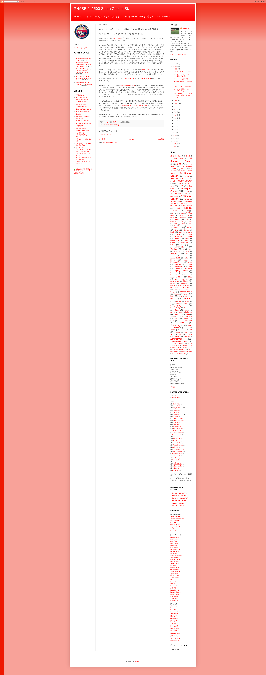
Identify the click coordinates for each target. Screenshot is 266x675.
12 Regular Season (181, 159)
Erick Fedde (176, 404)
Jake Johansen (177, 437)
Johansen (185, 256)
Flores (187, 238)
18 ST (183, 203)
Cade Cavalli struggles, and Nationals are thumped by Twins (83, 70)
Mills (176, 279)
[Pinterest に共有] (129, 122)
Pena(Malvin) (174, 287)
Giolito (172, 245)
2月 (175, 126)
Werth (190, 334)
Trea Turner (176, 441)
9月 (175, 106)
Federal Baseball (81, 106)
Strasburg (175, 325)
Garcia (172, 242)
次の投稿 (102, 139)
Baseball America (81, 128)
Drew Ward (176, 422)
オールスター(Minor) (177, 343)
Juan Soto (176, 410)
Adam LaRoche (175, 557)
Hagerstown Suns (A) (179, 500)
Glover (182, 245)
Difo (176, 230)
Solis (181, 316)
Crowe (190, 224)
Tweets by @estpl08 (80, 48)
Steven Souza (175, 563)
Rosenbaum (188, 308)
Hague (190, 249)
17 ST (187, 199)
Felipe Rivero (177, 462)
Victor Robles (177, 406)
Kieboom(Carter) (176, 262)
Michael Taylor (177, 464)
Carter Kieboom (177, 402)
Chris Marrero (174, 551)
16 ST (187, 191)
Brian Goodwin (176, 435)
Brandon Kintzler (175, 592)
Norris (180, 285)
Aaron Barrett (174, 578)
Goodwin (173, 249)
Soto (176, 319)
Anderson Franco (178, 418)
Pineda (187, 290)
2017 (174, 132)
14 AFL (183, 170)
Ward (172, 334)
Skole (172, 316)
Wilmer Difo (176, 456)
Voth (190, 330)
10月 (176, 103)
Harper (173, 253)
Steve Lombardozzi (176, 555)
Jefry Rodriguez (129, 78)
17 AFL (186, 193)
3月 (175, 123)
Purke (176, 294)
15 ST (179, 184)
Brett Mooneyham (178, 449)
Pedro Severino (178, 451)
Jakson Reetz (176, 424)
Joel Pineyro (174, 613)
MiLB (190, 277)
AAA (182, 213)
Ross (177, 310)
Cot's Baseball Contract (83, 123)
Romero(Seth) (175, 308)
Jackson (173, 256)
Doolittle (186, 230)
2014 (174, 141)
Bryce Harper (174, 531)
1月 (175, 129)
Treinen (186, 328)
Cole (181, 222)
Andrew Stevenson (178, 420)
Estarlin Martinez (177, 454)
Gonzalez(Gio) (180, 247)
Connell (190, 222)
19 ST (187, 211)
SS (180, 321)
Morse (172, 283)
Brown (177, 219)
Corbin (175, 224)
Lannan (189, 264)
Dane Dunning (174, 630)
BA (188, 215)
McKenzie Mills (178, 431)
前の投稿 (161, 139)
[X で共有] (125, 122)
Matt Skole (175, 416)
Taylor (176, 328)
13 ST (183, 169)
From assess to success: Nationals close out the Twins (84, 58)
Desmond (176, 228)
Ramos (185, 294)
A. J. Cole (175, 447)
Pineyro (172, 292)
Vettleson (183, 330)
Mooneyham (174, 281)
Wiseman (187, 336)
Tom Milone (174, 610)
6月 (175, 115)
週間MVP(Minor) (179, 349)
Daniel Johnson (146, 78)
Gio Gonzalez (174, 529)
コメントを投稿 (106, 135)
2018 (174, 66)
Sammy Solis (174, 600)
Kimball (189, 262)
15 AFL (190, 178)
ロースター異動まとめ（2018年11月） (181, 90)
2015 (174, 138)
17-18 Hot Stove (175, 201)
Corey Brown (174, 618)
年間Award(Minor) (186, 351)
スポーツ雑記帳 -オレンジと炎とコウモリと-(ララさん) (83, 153)
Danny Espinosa (175, 582)
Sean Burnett (174, 543)
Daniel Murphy (174, 594)
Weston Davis (177, 439)
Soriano (189, 316)
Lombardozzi (188, 268)
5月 (175, 118)
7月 (175, 112)
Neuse (172, 285)
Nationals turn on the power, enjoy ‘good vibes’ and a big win (84, 64)
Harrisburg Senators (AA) (180, 495)
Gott (182, 249)
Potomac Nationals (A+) (180, 498)
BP (191, 217)
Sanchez (173, 312)
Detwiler (189, 228)
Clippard (173, 222)
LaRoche (178, 266)
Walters (177, 332)
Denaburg (189, 226)
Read (180, 296)
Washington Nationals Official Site (83, 117)
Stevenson (188, 321)
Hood (186, 254)
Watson (181, 334)
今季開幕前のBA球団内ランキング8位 (134, 105)
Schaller (181, 312)
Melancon (187, 275)
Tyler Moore (174, 574)
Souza (186, 318)
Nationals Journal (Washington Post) (82, 98)
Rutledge (187, 310)
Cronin (183, 224)
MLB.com (185, 279)
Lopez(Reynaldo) (181, 271)
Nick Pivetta (174, 625)
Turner (172, 330)
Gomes (106, 125)
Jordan (186, 258)
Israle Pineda (177, 396)
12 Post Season (176, 158)
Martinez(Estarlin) (175, 275)
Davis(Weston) (178, 226)
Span (172, 321)
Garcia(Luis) (184, 242)
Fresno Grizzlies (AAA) (179, 493)
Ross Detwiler (174, 561)
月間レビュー (187, 347)
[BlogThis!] (123, 122)
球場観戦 (185, 345)
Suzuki (190, 325)
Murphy (184, 283)
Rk (171, 304)
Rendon (188, 298)
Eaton (190, 232)
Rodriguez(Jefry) (114, 125)
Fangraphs (79, 125)
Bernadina (183, 217)
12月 (176, 69)
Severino (177, 314)
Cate (187, 219)
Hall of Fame (177, 251)
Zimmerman (176, 339)
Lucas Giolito (177, 443)
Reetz (187, 296)
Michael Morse (174, 537)
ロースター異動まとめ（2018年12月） (181, 75)
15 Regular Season (182, 180)
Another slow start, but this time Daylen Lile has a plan (84, 84)
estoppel (186, 28)
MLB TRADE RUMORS (83, 121)
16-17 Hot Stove (176, 193)
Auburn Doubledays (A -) (180, 503)
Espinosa (188, 234)
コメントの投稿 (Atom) (110, 142)
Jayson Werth (175, 527)
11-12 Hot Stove (176, 156)
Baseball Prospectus (82, 130)
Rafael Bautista (177, 414)
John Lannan (174, 539)
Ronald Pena (176, 398)
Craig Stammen (175, 570)
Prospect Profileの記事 (127, 85)
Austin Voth (176, 412)
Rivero (187, 301)
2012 (174, 147)
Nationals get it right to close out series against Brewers (83, 78)
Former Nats (174, 240)
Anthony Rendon (177, 466)
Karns (172, 260)
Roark (176, 304)
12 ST (178, 164)
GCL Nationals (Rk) (178, 505)
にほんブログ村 (79, 173)
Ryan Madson (174, 596)
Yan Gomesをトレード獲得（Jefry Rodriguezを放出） (183, 95)
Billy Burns (173, 617)
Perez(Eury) (187, 287)
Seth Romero (177, 426)
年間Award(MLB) (179, 354)
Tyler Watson (177, 428)
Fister (177, 238)
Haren (187, 251)
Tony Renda (173, 623)
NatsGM (78, 114)
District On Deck (81, 104)
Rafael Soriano (175, 559)
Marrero (184, 273)
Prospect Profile (185, 292)
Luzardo (173, 273)
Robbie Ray (176, 468)
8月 (175, 109)
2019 (174, 63)
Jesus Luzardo (178, 433)
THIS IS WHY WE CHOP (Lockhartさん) (84, 144)
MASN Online (80, 95)
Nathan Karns (174, 620)
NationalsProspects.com (84, 109)
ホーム (131, 139)
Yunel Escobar (175, 571)
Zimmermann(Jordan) (178, 341)
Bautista (173, 217)
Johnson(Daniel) (175, 258)
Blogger (136, 661)
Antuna (181, 215)
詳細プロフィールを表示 (178, 54)
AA (177, 213)
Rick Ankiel (173, 545)
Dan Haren (173, 553)
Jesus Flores (173, 541)
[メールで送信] (121, 122)
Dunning (182, 232)
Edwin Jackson (174, 586)
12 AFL (187, 156)
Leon (190, 266)
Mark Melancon (175, 580)
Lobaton (177, 268)
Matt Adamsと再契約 (181, 79)
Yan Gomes (117, 38)
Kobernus (178, 264)
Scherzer (188, 312)
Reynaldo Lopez (178, 445)
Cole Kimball (174, 612)
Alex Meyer (173, 606)
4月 (175, 120)
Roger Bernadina (175, 549)
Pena (187, 285)
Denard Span (174, 567)
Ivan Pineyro (176, 470)
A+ (173, 213)
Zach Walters (174, 622)
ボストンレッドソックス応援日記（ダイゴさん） (84, 148)
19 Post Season (186, 205)
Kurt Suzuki (146, 70)
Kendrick (186, 260)
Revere (178, 301)
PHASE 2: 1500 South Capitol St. (101, 8)
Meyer (180, 277)
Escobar (177, 234)
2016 (174, 135)
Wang (186, 332)
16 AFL (181, 186)
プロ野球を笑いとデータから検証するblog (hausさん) (84, 134)
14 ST (187, 176)
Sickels (187, 314)
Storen (181, 323)
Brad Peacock (174, 608)
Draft (172, 232)
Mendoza (172, 277)
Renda (172, 299)
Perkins (177, 290)
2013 (174, 144)
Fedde (189, 236)
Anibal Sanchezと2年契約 (182, 71)
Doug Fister (173, 565)
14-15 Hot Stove (176, 178)
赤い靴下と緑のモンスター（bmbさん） (84, 158)
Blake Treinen (174, 584)
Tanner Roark (174, 598)
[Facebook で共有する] (127, 122)
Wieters (177, 336)
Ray (172, 296)
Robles (185, 304)
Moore (185, 281)
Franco (186, 240)
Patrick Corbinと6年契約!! (182, 86)
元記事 (172, 387)
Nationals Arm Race (82, 111)
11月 (176, 101)
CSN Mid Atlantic (81, 101)
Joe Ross (175, 458)
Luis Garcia (176, 400)
